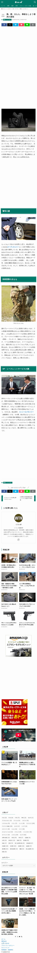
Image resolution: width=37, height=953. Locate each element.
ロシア (23, 834)
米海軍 (5, 846)
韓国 (4, 851)
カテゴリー (4, 862)
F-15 (4, 817)
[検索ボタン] (35, 2)
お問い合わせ (5, 943)
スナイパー (6, 829)
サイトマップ (5, 947)
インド (21, 823)
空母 (11, 843)
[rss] (21, 936)
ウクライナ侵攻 (7, 826)
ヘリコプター (27, 832)
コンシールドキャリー (26, 412)
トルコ (14, 829)
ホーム (3, 939)
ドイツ (21, 829)
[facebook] (15, 936)
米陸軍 (21, 846)
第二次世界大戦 (19, 843)
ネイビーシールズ (7, 832)
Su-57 (30, 817)
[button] (4, 24)
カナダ (17, 826)
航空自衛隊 (14, 849)
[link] (18, 540)
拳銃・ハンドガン (7, 19)
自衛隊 (29, 846)
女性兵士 (12, 840)
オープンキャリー (13, 247)
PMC (24, 817)
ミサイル (15, 834)
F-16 (11, 817)
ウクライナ (30, 823)
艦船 (22, 849)
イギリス (25, 820)
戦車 (19, 840)
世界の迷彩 (6, 837)
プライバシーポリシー (7, 945)
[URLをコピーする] (33, 24)
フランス (18, 832)
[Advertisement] (18, 46)
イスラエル (6, 823)
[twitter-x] (17, 936)
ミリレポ (18, 524)
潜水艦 (26, 840)
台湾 (4, 840)
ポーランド (6, 834)
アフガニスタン (7, 820)
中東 (21, 837)
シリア (24, 826)
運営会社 (4, 941)
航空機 (5, 849)
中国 (14, 837)
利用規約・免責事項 (7, 949)
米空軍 (13, 846)
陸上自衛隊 (29, 849)
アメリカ (17, 820)
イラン (14, 823)
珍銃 (4, 843)
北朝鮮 (27, 837)
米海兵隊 (29, 843)
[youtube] (19, 936)
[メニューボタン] (2, 2)
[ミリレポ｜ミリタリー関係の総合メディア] (18, 2)
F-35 (17, 817)
